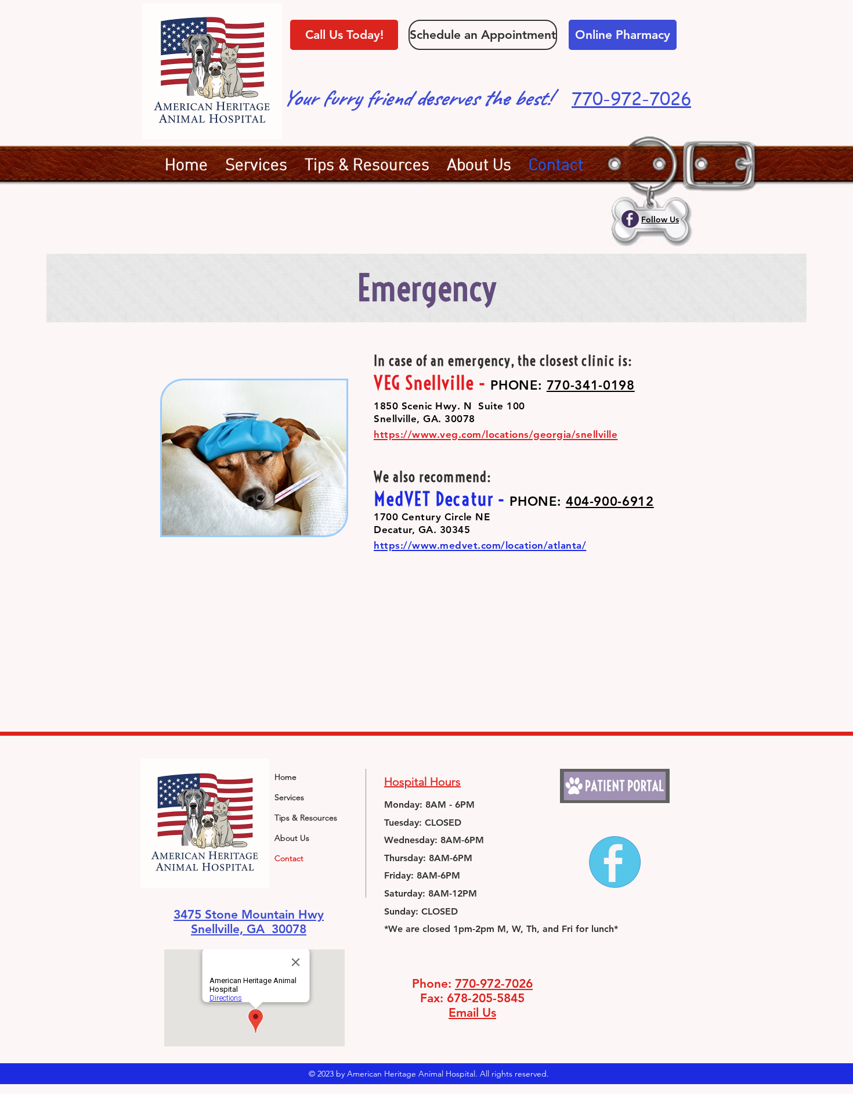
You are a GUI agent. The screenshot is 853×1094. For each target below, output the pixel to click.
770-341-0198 (591, 385)
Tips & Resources (305, 817)
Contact (288, 858)
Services (289, 797)
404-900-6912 (610, 501)
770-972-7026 (494, 983)
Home (285, 777)
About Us (291, 838)
